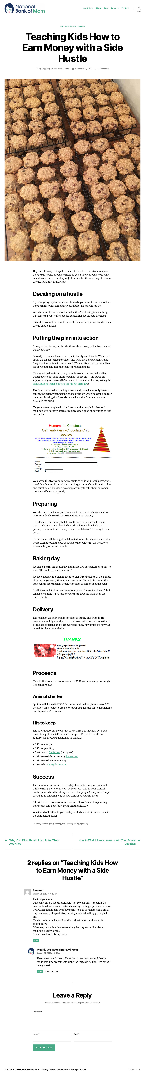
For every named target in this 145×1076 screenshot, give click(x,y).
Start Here (88, 8)
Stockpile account (57, 764)
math (64, 823)
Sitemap (73, 1069)
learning (58, 823)
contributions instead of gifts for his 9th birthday (60, 383)
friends (45, 823)
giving (51, 823)
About (98, 8)
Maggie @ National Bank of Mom (55, 68)
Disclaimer (62, 1069)
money (70, 823)
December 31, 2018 (83, 68)
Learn (113, 8)
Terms (53, 1069)
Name (36, 1034)
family (38, 823)
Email (76, 1034)
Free (106, 8)
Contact (125, 8)
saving (76, 823)
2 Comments (103, 68)
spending (84, 823)
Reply (36, 940)
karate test (72, 756)
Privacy (44, 1069)
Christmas (54, 752)
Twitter (82, 1069)
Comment (37, 1012)
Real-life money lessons (72, 27)
